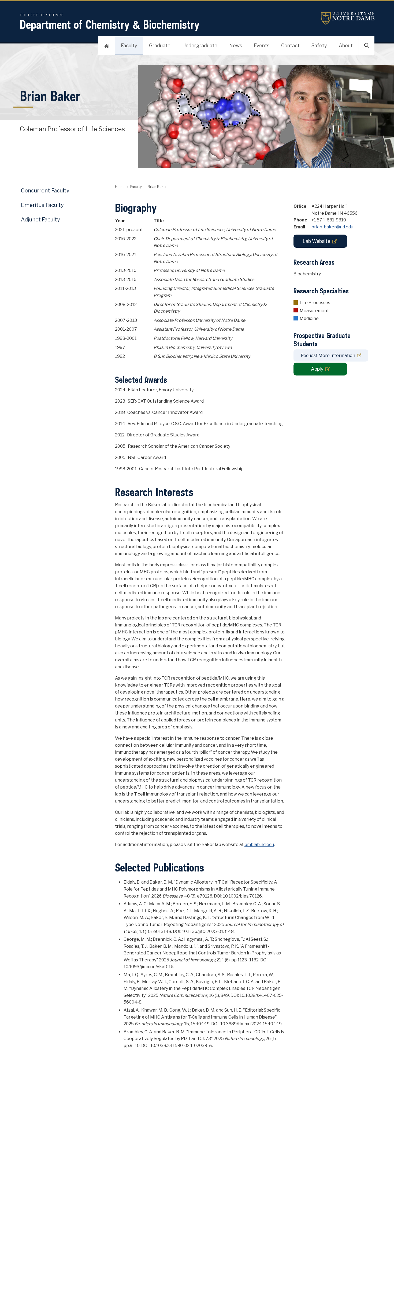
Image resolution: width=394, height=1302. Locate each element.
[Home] (106, 45)
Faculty (129, 45)
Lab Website (316, 241)
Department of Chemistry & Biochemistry (109, 24)
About (346, 45)
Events (261, 45)
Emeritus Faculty (42, 205)
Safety (319, 45)
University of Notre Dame (347, 18)
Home (119, 187)
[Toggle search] (366, 45)
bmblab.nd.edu (259, 844)
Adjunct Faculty (40, 219)
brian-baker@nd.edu (332, 226)
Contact (290, 45)
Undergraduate (199, 45)
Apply (317, 369)
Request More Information (328, 355)
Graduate (159, 45)
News (235, 45)
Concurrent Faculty (45, 190)
